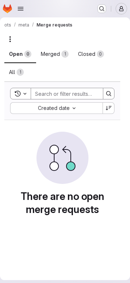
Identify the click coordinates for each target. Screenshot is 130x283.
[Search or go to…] (102, 8)
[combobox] (56, 108)
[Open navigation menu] (20, 9)
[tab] (20, 54)
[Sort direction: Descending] (108, 108)
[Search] (108, 93)
